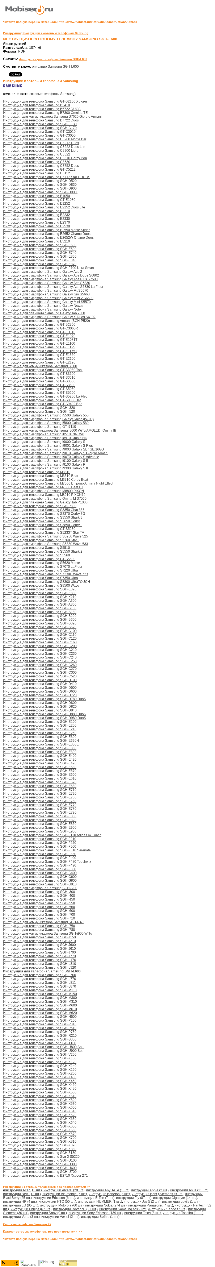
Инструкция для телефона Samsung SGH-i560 (39, 907)
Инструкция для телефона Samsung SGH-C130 (40, 124)
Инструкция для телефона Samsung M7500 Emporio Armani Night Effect (58, 483)
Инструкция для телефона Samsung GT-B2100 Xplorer (45, 101)
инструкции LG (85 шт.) (20, 1205)
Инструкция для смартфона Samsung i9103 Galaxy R (44, 464)
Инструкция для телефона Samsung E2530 (36, 226)
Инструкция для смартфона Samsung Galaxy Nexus (43, 305)
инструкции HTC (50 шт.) (57, 1201)
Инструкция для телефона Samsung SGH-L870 (39, 986)
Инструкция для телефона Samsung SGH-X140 (39, 1066)
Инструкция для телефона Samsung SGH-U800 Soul (43, 1047)
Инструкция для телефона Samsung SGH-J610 (39, 948)
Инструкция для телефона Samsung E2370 (36, 222)
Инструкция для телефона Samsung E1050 (36, 196)
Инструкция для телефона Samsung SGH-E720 (39, 793)
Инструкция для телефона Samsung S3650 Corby (41, 521)
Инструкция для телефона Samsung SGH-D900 (40, 188)
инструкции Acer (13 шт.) (23, 1190)
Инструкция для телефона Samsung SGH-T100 (39, 1043)
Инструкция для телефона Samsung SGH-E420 (39, 759)
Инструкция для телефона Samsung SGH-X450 (39, 1081)
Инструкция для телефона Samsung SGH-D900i (40, 192)
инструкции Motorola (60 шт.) (62, 1205)
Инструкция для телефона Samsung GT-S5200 (39, 392)
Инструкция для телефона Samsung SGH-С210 (40, 650)
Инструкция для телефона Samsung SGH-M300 (40, 998)
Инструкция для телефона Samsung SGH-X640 (39, 1122)
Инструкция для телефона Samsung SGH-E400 (39, 755)
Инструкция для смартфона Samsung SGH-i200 (40, 888)
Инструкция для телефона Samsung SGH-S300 (39, 1039)
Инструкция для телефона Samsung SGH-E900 (39, 827)
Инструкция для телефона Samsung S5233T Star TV (43, 532)
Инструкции (12, 33)
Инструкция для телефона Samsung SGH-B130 (39, 612)
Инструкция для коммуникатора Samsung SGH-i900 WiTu (47, 933)
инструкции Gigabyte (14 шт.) (175, 1198)
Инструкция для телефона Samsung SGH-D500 (40, 687)
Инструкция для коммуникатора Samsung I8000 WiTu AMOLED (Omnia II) (59, 430)
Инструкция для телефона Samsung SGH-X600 (39, 1107)
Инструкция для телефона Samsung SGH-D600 (40, 691)
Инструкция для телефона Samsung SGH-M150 (40, 994)
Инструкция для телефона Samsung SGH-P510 (39, 1028)
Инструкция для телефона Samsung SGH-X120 (39, 1062)
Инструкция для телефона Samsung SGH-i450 (39, 899)
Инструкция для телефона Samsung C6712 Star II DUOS (46, 177)
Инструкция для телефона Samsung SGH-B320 (39, 623)
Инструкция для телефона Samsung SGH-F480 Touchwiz (47, 861)
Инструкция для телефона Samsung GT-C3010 (39, 131)
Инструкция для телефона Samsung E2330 (36, 218)
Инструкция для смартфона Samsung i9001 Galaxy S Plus (48, 445)
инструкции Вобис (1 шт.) (100, 1216)
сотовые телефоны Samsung (52, 94)
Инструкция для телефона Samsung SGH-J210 (39, 941)
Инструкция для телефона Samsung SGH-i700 (39, 914)
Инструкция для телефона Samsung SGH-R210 (40, 1035)
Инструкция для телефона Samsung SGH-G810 (40, 884)
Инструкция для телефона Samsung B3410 (36, 105)
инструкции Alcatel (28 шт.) (63, 1190)
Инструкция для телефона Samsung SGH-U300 (40, 1164)
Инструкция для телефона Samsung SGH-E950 (39, 831)
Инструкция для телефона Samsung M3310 (36, 472)
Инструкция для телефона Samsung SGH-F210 (39, 839)
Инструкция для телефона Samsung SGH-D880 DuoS (44, 714)
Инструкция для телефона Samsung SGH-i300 (39, 892)
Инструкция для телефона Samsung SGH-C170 (40, 128)
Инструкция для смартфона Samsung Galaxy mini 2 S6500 (48, 298)
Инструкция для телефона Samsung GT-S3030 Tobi (43, 370)
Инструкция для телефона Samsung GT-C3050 (39, 135)
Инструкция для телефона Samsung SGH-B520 (39, 627)
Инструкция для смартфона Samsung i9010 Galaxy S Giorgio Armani (55, 453)
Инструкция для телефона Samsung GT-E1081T (40, 339)
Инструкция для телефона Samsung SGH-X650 (39, 1126)
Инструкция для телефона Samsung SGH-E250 (39, 733)
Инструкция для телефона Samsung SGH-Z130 (39, 1153)
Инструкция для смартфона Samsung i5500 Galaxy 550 (46, 415)
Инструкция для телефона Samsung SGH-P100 (39, 1020)
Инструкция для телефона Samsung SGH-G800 (40, 880)
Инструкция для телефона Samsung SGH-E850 (39, 824)
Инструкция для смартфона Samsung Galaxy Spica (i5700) (48, 419)
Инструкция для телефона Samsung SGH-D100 (40, 680)
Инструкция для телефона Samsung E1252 (36, 203)
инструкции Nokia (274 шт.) (106, 1205)
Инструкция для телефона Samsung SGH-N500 (40, 1016)
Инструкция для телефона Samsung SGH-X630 (39, 1119)
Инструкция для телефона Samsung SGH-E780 (39, 808)
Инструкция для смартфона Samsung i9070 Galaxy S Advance (51, 457)
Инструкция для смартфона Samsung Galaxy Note (42, 309)
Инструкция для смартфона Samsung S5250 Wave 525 (45, 536)
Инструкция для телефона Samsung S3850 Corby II (42, 525)
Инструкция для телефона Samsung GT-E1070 (39, 336)
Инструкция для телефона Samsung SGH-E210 (39, 729)
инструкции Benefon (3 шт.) (109, 1194)
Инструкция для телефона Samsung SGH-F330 (39, 854)
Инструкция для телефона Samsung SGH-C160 (40, 642)
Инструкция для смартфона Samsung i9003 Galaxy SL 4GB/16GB (53, 449)
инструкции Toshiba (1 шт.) (183, 1213)
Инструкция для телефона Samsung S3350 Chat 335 (43, 510)
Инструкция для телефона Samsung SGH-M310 (40, 1001)
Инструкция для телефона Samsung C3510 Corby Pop (45, 158)
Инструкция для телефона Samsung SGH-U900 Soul (43, 1050)
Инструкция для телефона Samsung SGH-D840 (40, 710)
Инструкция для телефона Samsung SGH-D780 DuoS (44, 699)
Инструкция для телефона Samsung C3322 (36, 154)
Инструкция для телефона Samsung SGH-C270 (40, 668)
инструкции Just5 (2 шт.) (142, 1201)
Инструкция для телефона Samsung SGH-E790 (39, 812)
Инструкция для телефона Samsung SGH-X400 (39, 1077)
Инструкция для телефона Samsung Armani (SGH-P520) (46, 321)
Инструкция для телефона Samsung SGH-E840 (39, 260)
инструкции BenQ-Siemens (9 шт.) (157, 1194)
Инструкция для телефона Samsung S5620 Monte (41, 563)
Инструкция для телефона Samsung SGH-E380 (39, 593)
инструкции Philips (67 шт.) (30, 1209)
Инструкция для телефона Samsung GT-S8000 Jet (42, 400)
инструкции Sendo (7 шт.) (167, 1209)
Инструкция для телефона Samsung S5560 (36, 555)
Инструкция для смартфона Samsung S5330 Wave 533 (45, 544)
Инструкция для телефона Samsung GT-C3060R (40, 328)
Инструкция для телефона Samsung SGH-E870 (39, 264)
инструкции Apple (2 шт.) (150, 1190)
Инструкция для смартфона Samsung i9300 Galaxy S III (46, 468)
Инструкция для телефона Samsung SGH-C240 (40, 657)
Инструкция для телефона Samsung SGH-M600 (40, 1005)
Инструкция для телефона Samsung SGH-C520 (40, 676)
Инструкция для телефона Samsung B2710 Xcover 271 (45, 1175)
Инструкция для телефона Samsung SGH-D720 (40, 695)
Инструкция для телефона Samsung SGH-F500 (39, 869)
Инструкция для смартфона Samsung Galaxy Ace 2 (42, 271)
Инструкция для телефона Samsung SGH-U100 (40, 1160)
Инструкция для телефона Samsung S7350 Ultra (40, 578)
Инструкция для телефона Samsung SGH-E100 (39, 721)
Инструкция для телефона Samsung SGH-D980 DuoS (44, 718)
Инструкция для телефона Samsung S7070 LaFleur (42, 566)
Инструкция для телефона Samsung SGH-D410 (40, 684)
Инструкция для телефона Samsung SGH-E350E (41, 744)
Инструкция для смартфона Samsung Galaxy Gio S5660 (46, 294)
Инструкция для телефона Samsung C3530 (36, 162)
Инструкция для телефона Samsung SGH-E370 (39, 589)
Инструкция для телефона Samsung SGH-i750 (39, 926)
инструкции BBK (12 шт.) (22, 1194)
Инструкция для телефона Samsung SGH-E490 (39, 763)
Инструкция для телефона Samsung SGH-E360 (39, 748)
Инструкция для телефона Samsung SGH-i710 (39, 918)
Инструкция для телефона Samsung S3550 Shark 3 (42, 517)
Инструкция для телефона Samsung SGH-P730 (39, 1032)
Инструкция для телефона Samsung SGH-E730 (39, 797)
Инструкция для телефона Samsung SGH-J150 (39, 937)
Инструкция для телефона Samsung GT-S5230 (39, 529)
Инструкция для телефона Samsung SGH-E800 (39, 816)
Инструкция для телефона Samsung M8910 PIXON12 (44, 495)
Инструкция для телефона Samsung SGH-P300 (39, 506)
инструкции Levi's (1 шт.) (180, 1201)
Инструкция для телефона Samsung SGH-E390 (39, 752)
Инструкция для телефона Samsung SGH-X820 (39, 1145)
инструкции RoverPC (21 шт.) (75, 1209)
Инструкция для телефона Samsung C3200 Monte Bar (44, 139)
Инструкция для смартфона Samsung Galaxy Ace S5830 (46, 283)
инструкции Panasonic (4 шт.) (150, 1205)
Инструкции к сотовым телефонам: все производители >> (46, 1186)
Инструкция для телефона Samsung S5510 (36, 547)
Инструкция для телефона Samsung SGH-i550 (39, 903)
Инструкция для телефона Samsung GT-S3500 (39, 381)
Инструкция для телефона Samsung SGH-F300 (39, 846)
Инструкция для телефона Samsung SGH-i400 (39, 895)
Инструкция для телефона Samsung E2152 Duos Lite (44, 207)
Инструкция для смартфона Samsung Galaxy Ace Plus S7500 (50, 279)
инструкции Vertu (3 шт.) (21, 1216)
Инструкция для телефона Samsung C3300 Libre (41, 150)
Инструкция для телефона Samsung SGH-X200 (39, 1073)
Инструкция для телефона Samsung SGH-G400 (40, 873)
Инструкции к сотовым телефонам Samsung (55, 33)
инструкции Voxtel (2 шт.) (60, 1216)
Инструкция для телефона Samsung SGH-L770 (39, 979)
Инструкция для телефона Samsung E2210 (36, 211)
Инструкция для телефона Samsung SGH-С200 (40, 646)
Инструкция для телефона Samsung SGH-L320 (39, 967)
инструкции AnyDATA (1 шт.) (107, 1190)
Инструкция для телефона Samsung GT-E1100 (39, 343)
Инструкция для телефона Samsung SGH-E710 (39, 790)
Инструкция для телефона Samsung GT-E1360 (39, 355)
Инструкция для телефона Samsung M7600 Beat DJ (43, 487)
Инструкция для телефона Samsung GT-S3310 (39, 377)
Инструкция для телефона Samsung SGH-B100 (39, 608)
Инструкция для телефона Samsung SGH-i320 (39, 408)
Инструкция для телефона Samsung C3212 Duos (41, 143)
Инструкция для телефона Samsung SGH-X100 (39, 1058)
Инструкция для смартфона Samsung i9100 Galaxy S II (45, 460)
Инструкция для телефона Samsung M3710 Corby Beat (45, 479)
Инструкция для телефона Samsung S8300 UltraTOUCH (46, 581)
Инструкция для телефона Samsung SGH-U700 (40, 1171)
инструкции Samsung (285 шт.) (122, 1209)
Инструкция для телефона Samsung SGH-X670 (39, 1134)
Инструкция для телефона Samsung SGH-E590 (39, 249)
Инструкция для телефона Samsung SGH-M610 (40, 1009)
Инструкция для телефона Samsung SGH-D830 (40, 184)
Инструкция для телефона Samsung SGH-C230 (40, 653)
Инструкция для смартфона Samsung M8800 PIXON (43, 491)
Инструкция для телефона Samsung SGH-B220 (39, 616)
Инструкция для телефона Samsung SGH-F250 (39, 842)
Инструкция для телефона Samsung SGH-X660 (39, 1130)
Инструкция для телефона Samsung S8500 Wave (41, 585)
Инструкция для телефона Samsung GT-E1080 (39, 200)
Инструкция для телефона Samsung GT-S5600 (39, 559)
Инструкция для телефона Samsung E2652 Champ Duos (46, 234)
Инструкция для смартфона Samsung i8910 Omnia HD (45, 438)
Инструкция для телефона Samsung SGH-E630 (39, 786)
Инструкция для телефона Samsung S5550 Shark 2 (42, 551)
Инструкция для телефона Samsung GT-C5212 (39, 169)
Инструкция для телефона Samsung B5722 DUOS (42, 109)
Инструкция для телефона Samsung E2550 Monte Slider (46, 230)
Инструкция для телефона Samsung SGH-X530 (39, 1103)
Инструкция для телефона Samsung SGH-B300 (39, 619)
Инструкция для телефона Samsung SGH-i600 (39, 911)
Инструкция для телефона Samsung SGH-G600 (40, 876)
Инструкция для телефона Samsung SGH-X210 (39, 597)
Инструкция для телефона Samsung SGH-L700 (39, 975)
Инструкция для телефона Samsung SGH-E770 (39, 805)
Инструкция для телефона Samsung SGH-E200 (39, 725)
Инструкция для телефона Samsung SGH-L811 (39, 982)
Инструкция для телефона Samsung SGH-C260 (40, 665)
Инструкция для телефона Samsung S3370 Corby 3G (44, 513)
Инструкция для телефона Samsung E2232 (36, 215)
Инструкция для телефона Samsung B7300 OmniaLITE (45, 113)
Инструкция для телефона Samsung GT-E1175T (40, 351)
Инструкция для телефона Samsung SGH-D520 (40, 181)
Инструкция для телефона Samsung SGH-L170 (39, 960)
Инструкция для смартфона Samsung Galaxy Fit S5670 (45, 290)
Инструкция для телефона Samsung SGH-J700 (39, 952)
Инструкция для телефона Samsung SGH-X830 (39, 1149)
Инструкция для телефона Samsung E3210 (36, 241)
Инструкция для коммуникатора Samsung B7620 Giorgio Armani (52, 116)
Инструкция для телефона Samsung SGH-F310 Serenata (47, 850)
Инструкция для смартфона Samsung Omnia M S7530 (45, 498)
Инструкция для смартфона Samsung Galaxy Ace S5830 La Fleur (53, 286)
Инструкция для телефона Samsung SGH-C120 (40, 638)
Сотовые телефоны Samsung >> (27, 1224)
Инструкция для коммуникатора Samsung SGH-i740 (43, 922)
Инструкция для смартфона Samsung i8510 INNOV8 (43, 434)
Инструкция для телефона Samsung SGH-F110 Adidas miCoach (52, 835)
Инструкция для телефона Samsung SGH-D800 (40, 703)
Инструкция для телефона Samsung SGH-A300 (39, 600)
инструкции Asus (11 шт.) (189, 1190)
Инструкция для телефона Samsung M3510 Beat (40, 476)
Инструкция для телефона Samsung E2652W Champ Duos (48, 237)
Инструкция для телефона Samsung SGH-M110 (40, 990)
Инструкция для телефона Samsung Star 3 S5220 (41, 1156)
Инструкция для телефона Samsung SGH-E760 (39, 801)
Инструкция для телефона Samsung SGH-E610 (39, 778)
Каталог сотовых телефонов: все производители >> (42, 1231)
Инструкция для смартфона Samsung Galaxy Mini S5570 (47, 302)
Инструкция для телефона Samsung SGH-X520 (39, 1100)
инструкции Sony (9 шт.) (48, 1213)
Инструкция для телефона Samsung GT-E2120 (39, 362)
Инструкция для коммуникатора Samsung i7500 (40, 366)
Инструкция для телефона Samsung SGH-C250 (40, 661)
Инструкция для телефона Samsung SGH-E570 (39, 771)
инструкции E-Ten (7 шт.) (95, 1198)
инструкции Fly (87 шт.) (133, 1198)
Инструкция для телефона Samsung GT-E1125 (39, 347)
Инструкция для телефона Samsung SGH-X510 (39, 1096)
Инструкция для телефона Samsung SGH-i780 (39, 929)
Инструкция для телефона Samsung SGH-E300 (39, 737)
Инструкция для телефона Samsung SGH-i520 (39, 411)
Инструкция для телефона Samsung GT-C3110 (39, 332)
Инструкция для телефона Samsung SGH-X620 (39, 1115)
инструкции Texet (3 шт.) (142, 1213)
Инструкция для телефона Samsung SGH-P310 (39, 1024)
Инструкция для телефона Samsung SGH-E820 (39, 820)
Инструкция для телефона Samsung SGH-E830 (39, 256)
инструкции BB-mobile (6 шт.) (64, 1194)
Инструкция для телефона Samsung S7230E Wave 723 (45, 574)
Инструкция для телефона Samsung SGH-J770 (39, 956)
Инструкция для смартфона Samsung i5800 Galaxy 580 (46, 423)
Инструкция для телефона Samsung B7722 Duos (41, 120)
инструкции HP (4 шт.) (20, 1201)
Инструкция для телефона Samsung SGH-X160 (39, 1069)
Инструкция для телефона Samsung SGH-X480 (39, 1088)
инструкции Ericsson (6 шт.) (54, 1198)
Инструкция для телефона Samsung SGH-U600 (40, 1168)
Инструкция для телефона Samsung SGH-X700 (39, 1137)
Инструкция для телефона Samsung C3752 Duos (41, 165)
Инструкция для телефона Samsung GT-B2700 (39, 324)
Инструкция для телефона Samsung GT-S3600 (39, 385)
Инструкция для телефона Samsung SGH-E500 (39, 245)
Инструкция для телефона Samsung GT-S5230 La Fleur (46, 396)
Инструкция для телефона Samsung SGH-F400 (39, 858)
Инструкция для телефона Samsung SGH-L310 (39, 963)
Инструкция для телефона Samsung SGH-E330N (41, 740)
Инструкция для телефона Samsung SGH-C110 (39, 634)
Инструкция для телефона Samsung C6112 (36, 173)
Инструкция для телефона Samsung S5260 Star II (41, 540)
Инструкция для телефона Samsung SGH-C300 (40, 672)
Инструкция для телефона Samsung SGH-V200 (39, 1054)
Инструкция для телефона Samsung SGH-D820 (40, 706)
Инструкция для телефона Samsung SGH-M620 (40, 1013)
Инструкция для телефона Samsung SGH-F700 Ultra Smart (48, 268)
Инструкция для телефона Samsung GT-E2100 (39, 358)
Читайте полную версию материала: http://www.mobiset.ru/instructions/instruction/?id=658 (70, 22)
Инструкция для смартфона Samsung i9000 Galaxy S (44, 442)
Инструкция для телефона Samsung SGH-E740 (39, 252)
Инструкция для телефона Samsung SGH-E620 (39, 782)
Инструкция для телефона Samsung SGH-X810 (39, 1141)
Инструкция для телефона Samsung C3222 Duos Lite (44, 147)
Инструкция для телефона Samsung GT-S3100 (39, 373)
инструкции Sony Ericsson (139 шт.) (95, 1213)
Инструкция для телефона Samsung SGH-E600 (39, 774)
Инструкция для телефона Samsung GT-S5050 (39, 389)
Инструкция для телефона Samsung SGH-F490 (39, 865)
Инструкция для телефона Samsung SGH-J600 (39, 945)
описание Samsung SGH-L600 (55, 66)
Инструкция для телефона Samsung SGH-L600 (53, 59)
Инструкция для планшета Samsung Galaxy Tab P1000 (45, 502)
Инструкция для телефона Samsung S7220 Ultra (40, 570)
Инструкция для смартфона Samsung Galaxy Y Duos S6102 (49, 317)
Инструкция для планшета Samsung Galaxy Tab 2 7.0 (44, 313)
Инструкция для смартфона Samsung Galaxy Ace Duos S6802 (51, 275)
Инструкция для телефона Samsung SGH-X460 (39, 1085)
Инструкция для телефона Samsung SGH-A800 (39, 604)
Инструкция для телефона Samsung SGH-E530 (39, 767)
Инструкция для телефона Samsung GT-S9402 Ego (42, 404)
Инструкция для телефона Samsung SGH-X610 (39, 1111)
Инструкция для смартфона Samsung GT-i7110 (39, 426)
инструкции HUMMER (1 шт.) (100, 1201)
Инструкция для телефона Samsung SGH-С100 (40, 631)
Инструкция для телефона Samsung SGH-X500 (39, 1092)
